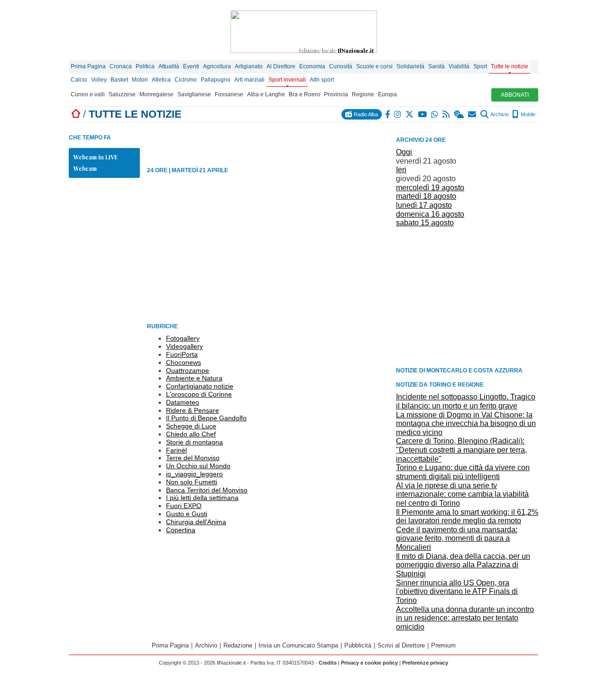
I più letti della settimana (202, 497)
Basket (119, 79)
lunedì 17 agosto (424, 205)
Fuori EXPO (184, 505)
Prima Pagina (88, 66)
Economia (312, 66)
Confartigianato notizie (199, 386)
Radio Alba (365, 114)
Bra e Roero (304, 94)
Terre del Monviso (193, 458)
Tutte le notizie (509, 66)
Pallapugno (215, 79)
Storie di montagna (194, 442)
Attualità (168, 66)
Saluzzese (122, 94)
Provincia (336, 94)
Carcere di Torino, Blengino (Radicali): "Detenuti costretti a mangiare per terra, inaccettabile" (461, 450)
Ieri (401, 170)
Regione (363, 94)
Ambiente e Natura (194, 378)
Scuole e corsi (374, 66)
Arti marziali (249, 79)
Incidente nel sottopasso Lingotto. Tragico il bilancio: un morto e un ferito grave (465, 401)
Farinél (176, 450)
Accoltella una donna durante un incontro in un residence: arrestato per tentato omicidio (465, 618)
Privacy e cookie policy (369, 663)
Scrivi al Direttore (401, 645)
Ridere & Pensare (192, 410)
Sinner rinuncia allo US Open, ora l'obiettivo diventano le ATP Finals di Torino (457, 591)
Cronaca (121, 66)
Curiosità (340, 66)
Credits (328, 663)
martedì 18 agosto (426, 196)
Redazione (237, 645)
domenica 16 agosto (430, 214)
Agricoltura (217, 66)
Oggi (404, 152)
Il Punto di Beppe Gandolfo (206, 418)
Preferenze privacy (425, 663)
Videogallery (184, 346)
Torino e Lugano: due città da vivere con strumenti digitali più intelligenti (463, 472)
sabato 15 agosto (425, 223)
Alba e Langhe (266, 94)
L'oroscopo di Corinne (199, 394)
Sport (480, 66)
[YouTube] (423, 114)
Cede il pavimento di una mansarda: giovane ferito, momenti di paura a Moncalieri (456, 538)
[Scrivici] (472, 114)
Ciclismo (186, 79)
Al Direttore (281, 66)
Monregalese (156, 94)
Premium (443, 645)
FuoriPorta (182, 354)
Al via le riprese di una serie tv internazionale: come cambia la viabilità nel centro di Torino (462, 494)
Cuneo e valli (88, 94)
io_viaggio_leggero (194, 474)
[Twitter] (409, 114)
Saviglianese (194, 94)
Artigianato (249, 66)
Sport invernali (287, 79)
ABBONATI (515, 95)
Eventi (191, 66)
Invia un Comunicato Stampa (298, 645)
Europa (387, 94)
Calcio (79, 79)
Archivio (499, 114)
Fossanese (229, 94)
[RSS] (446, 114)
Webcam (85, 168)
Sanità (436, 66)
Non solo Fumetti (191, 482)
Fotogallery (183, 338)
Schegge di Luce (191, 426)
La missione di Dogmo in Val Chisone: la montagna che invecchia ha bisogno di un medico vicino (466, 423)
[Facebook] (388, 114)
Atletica (161, 79)
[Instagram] (398, 114)
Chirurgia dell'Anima (196, 522)
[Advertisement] (467, 296)
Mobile (527, 114)
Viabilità (459, 66)
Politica (145, 66)
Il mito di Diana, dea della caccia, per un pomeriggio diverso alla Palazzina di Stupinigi (463, 565)
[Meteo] (459, 114)
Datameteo (182, 402)
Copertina (180, 530)
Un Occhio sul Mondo (198, 466)
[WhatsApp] (435, 114)
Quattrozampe (187, 370)
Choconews (183, 362)
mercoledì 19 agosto (430, 188)
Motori (140, 79)
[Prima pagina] (76, 114)
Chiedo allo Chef (191, 434)
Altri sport (322, 79)
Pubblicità (357, 645)
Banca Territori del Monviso (207, 490)
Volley (99, 79)
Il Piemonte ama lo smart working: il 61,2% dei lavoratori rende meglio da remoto (467, 516)
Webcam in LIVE (96, 157)
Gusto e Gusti (186, 514)
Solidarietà (410, 66)
